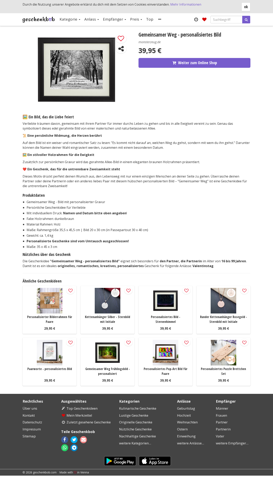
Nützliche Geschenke (135, 429)
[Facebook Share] (64, 439)
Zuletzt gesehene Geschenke (89, 422)
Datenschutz (32, 422)
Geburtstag (186, 408)
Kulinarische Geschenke (137, 408)
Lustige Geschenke (133, 415)
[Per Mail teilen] (87, 439)
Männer (222, 408)
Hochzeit (184, 415)
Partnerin (223, 429)
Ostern (182, 429)
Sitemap (29, 436)
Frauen (221, 415)
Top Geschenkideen (82, 408)
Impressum (32, 429)
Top (149, 19)
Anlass (90, 19)
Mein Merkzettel (79, 415)
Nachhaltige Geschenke (137, 436)
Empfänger (113, 19)
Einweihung (186, 436)
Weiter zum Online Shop (197, 62)
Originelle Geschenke (135, 422)
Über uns (30, 408)
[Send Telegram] (74, 447)
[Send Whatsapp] (64, 447)
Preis (135, 19)
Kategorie (69, 19)
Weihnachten (187, 422)
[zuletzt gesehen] (196, 19)
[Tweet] (74, 439)
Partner (222, 422)
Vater (220, 436)
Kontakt (29, 415)
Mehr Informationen (185, 4)
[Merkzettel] (204, 19)
